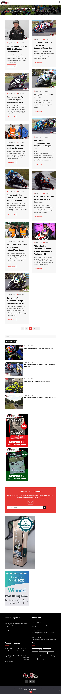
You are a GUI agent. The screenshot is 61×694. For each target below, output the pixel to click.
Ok (31, 691)
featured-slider (47, 649)
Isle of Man (7, 650)
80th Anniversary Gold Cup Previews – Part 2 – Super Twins (40, 397)
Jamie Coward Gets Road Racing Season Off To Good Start (44, 199)
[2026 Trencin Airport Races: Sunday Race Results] (14, 385)
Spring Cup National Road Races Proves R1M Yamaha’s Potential (17, 198)
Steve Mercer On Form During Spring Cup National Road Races (16, 100)
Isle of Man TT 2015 (22, 648)
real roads (34, 659)
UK (5, 653)
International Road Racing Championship (11, 656)
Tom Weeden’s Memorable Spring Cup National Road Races (16, 300)
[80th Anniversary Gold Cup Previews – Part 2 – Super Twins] (14, 402)
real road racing (51, 656)
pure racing (34, 652)
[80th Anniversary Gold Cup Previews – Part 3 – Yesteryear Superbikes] (14, 369)
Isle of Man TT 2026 (22, 655)
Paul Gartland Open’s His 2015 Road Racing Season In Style (17, 49)
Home (7, 11)
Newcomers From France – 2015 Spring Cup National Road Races (17, 247)
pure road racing (43, 652)
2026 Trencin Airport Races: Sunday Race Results (37, 381)
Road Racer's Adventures (26, 658)
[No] (59, 690)
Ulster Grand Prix (9, 661)
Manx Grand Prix (21, 650)
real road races (42, 656)
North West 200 (21, 653)
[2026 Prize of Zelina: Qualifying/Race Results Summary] (14, 352)
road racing (41, 659)
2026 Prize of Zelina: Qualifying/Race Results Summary (39, 348)
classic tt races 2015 (37, 649)
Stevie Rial (21, 43)
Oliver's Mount (8, 648)
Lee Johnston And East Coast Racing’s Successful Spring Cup (43, 45)
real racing (34, 656)
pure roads (51, 652)
